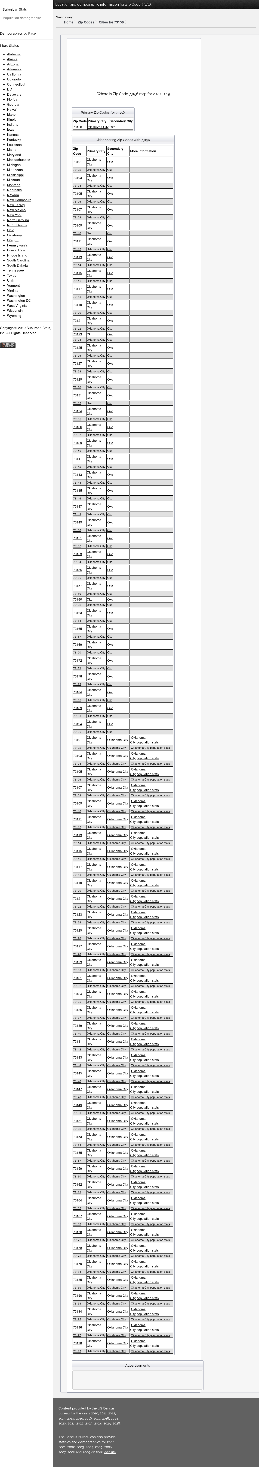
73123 (77, 334)
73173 (77, 668)
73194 (77, 723)
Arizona (13, 64)
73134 (77, 411)
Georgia (13, 104)
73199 (77, 1351)
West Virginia (17, 305)
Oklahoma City (98, 127)
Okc (110, 161)
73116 (77, 281)
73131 (77, 395)
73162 (77, 605)
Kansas (13, 134)
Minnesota (15, 169)
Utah (10, 280)
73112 (77, 249)
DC (9, 89)
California (14, 74)
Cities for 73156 (111, 22)
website (110, 1452)
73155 (77, 569)
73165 (77, 628)
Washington (16, 295)
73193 (77, 1303)
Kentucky (14, 139)
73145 (77, 490)
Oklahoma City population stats (144, 739)
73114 (77, 265)
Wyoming (14, 315)
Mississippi (15, 174)
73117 (77, 288)
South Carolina (18, 260)
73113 (77, 257)
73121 (77, 320)
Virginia (12, 290)
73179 (77, 684)
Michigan (14, 164)
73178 (77, 676)
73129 (77, 379)
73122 (77, 328)
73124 (77, 340)
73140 (77, 451)
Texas (11, 275)
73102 (77, 170)
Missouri (13, 179)
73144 (77, 482)
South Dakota (17, 265)
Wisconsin (15, 310)
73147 (77, 506)
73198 (77, 1343)
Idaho (11, 114)
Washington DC (19, 300)
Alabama (14, 54)
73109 (77, 225)
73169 (77, 644)
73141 (77, 458)
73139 (77, 442)
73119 (77, 304)
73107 (77, 209)
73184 (77, 692)
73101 (77, 161)
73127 (77, 363)
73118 (77, 297)
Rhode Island (17, 255)
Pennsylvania (17, 245)
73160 (77, 599)
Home (68, 22)
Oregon (12, 239)
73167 (77, 636)
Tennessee (15, 270)
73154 (77, 562)
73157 (77, 585)
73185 (77, 700)
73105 (77, 193)
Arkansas (14, 69)
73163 (77, 612)
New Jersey (16, 204)
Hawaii (12, 109)
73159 (77, 594)
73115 (77, 272)
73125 (77, 347)
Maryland (14, 154)
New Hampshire (19, 199)
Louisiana (14, 144)
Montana (13, 184)
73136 (77, 426)
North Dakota (17, 224)
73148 (77, 514)
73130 (77, 387)
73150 (77, 530)
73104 (77, 185)
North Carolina (18, 219)
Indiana (12, 124)
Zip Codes (86, 22)
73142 (77, 467)
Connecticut (16, 84)
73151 (77, 538)
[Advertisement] (133, 63)
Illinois (11, 119)
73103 (77, 177)
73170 (77, 652)
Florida (12, 99)
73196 (77, 732)
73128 (77, 371)
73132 (77, 403)
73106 (77, 201)
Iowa (10, 129)
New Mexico (16, 209)
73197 (77, 1335)
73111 (77, 241)
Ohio (10, 229)
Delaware (14, 94)
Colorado (14, 79)
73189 (77, 708)
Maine (11, 149)
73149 (77, 522)
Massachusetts (18, 159)
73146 (77, 498)
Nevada (13, 194)
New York (14, 214)
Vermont (13, 285)
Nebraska (14, 189)
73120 (77, 313)
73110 (77, 233)
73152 (77, 546)
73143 (77, 474)
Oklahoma (15, 235)
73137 (77, 435)
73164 (77, 621)
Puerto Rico (16, 250)
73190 (77, 716)
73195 (77, 1319)
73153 (77, 554)
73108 (77, 217)
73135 (77, 419)
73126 (77, 355)
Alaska (12, 58)
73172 (77, 660)
